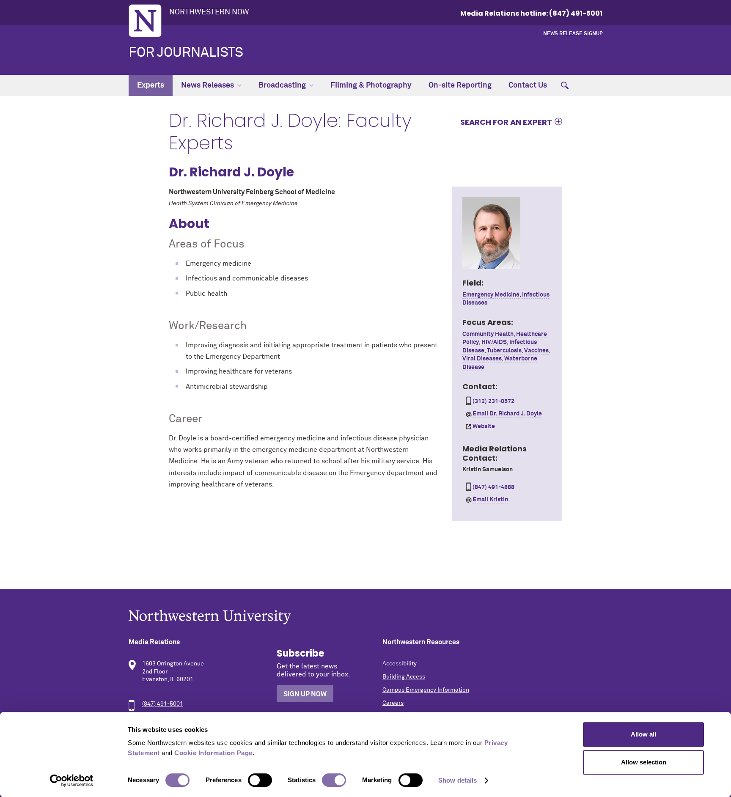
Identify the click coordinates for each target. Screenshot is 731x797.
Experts (150, 85)
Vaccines (536, 351)
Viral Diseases (482, 359)
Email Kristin (490, 500)
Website (484, 426)
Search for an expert (506, 122)
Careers (393, 703)
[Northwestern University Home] (145, 20)
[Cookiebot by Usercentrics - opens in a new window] (72, 780)
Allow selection (643, 762)
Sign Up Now (305, 694)
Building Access (403, 677)
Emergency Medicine (490, 295)
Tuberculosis (504, 351)
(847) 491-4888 (493, 487)
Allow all (643, 734)
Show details (457, 780)
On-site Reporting (460, 85)
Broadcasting (282, 85)
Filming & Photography (371, 85)
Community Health (488, 334)
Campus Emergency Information (425, 690)
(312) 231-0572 (493, 401)
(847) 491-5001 (162, 704)
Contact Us (527, 85)
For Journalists (186, 53)
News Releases (207, 85)
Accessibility (399, 664)
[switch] (260, 780)
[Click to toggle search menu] (564, 85)
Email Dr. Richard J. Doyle (507, 414)
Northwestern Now (209, 12)
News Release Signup (572, 33)
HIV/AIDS (494, 342)
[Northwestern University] (365, 617)
